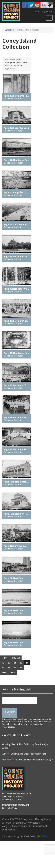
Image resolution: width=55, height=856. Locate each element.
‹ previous (15, 658)
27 (21, 667)
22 (21, 663)
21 (15, 663)
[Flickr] (43, 5)
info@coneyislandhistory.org (15, 805)
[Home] (11, 11)
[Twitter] (31, 5)
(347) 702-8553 (9, 808)
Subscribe (10, 713)
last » (13, 672)
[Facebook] (25, 5)
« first (4, 658)
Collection (9, 30)
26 (15, 667)
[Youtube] (37, 5)
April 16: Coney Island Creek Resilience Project (24, 754)
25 (9, 667)
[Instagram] (50, 5)
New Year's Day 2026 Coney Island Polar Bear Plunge (27, 759)
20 (9, 663)
